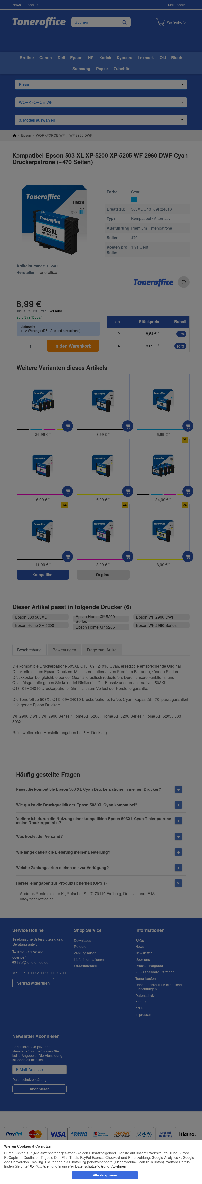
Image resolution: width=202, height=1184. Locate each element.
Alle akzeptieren (105, 1175)
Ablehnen (118, 1166)
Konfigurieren (40, 1166)
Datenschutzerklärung (92, 1166)
